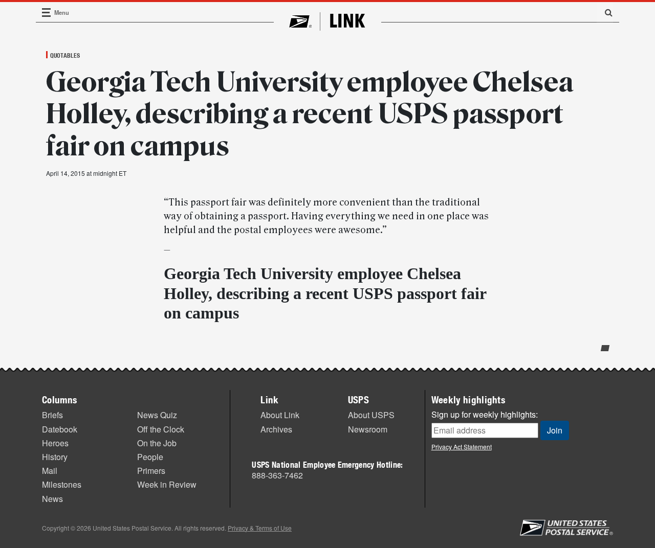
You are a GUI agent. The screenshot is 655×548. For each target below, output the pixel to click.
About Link (279, 415)
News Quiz (157, 415)
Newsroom (367, 429)
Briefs (52, 415)
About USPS (371, 415)
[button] (605, 12)
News (52, 499)
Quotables (65, 55)
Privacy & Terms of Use (260, 527)
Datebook (59, 429)
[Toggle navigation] (46, 12)
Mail (49, 470)
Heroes (55, 443)
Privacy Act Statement (461, 446)
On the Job (157, 443)
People (150, 457)
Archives (276, 429)
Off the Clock (160, 429)
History (55, 457)
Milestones (61, 484)
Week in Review (166, 484)
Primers (151, 470)
